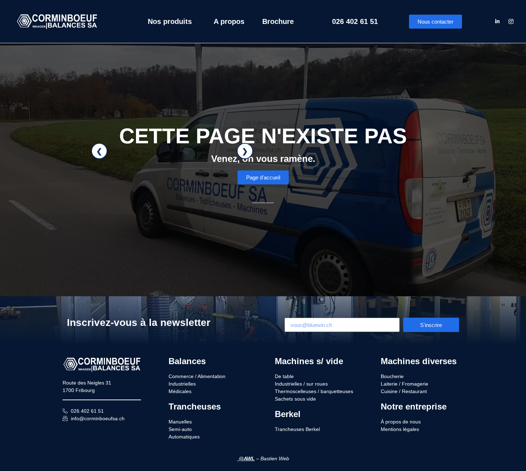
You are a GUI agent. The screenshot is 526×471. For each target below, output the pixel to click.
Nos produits (170, 21)
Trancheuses (195, 406)
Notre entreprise (414, 406)
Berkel (288, 414)
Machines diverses (419, 361)
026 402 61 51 (355, 21)
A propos (229, 21)
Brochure (278, 21)
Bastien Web (274, 458)
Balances (187, 361)
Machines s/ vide (309, 361)
